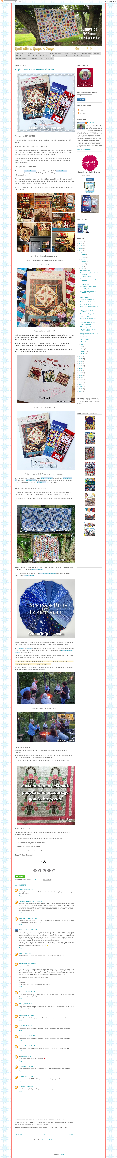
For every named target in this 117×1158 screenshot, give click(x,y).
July (82, 266)
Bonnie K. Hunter (92, 123)
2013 (80, 372)
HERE (71, 661)
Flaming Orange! (84, 339)
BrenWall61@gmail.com (27, 901)
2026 (80, 241)
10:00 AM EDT (28, 1056)
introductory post (36, 569)
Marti (21, 953)
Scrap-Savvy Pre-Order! (46, 58)
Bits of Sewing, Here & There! (88, 286)
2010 (80, 379)
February (83, 351)
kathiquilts (24, 1076)
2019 (80, 359)
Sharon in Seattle (25, 930)
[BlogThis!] (45, 880)
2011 (80, 377)
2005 (80, 391)
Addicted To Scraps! (21, 58)
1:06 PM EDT (34, 930)
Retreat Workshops (58, 56)
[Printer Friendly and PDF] (20, 877)
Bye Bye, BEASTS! (85, 304)
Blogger (62, 1154)
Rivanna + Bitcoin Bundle (47, 573)
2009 (80, 382)
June (82, 268)
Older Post (70, 1134)
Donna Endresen (25, 963)
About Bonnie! (19, 53)
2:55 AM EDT (33, 963)
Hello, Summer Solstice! (86, 295)
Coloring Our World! (85, 297)
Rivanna (21, 648)
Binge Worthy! (84, 56)
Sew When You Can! (85, 337)
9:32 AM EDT (28, 1003)
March (82, 349)
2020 (80, 356)
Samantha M (23, 992)
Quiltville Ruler (41, 482)
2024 (80, 245)
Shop (45, 53)
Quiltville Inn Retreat (32, 56)
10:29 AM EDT (32, 889)
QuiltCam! (96, 53)
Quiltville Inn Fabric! (45, 56)
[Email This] (44, 880)
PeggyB (22, 1003)
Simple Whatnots (61, 171)
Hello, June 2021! (84, 341)
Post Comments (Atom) (48, 1140)
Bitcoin (29, 648)
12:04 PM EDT (31, 1066)
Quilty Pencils (30, 480)
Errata (66, 53)
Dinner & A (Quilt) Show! (86, 289)
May (82, 344)
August (83, 264)
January (83, 353)
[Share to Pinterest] (50, 880)
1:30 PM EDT (27, 953)
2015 (80, 368)
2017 (80, 363)
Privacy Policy (19, 56)
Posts (81, 110)
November (83, 257)
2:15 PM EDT (31, 1076)
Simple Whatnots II (30, 171)
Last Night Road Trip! (85, 276)
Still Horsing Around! (85, 327)
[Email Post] (40, 879)
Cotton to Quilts (29, 575)
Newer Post (19, 1134)
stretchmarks (24, 889)
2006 (80, 389)
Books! (38, 53)
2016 (80, 366)
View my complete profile (84, 149)
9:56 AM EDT (30, 1015)
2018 (80, 361)
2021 (80, 252)
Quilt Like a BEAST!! (85, 316)
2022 (80, 250)
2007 (80, 386)
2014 (80, 370)
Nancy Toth (23, 1015)
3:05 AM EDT (31, 992)
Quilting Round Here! (85, 324)
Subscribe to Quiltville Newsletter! (89, 172)
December (83, 254)
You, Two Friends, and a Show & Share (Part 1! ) (88, 292)
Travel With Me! (33, 58)
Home (44, 1134)
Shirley (23, 1086)
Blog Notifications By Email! (87, 92)
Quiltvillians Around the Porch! (88, 322)
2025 (80, 243)
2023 (80, 248)
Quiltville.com (30, 53)
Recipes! (68, 56)
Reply (20, 896)
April (82, 346)
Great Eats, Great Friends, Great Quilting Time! (89, 283)
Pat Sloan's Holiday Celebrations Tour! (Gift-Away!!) (88, 330)
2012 (80, 375)
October (83, 259)
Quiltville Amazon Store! (55, 53)
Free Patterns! (74, 53)
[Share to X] (47, 880)
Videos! (76, 56)
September (84, 261)
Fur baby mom (24, 918)
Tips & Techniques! (86, 53)
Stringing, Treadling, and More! (88, 314)
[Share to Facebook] (49, 880)
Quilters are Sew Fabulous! (87, 299)
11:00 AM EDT (33, 918)
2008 (80, 384)
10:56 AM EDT (38, 901)
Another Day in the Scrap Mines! (88, 302)
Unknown (23, 1066)
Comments (82, 113)
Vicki (22, 1056)
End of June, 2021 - (85, 270)
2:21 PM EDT (29, 1086)
